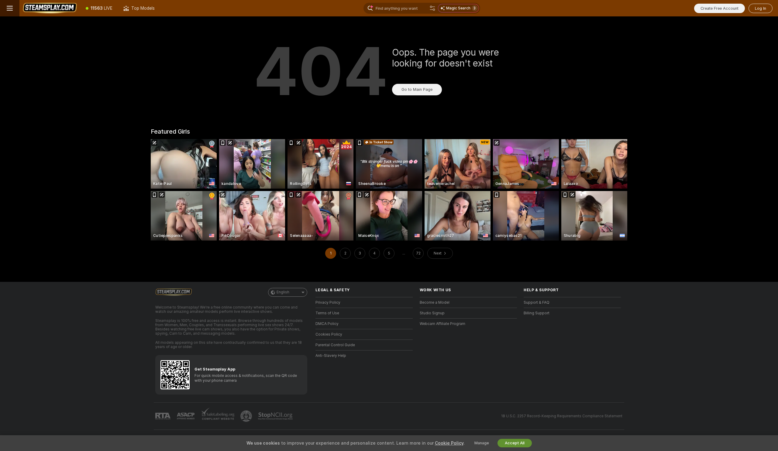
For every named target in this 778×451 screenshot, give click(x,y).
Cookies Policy (328, 334)
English (283, 292)
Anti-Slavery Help (330, 356)
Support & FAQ (536, 302)
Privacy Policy (327, 302)
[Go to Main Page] (49, 8)
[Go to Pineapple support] (246, 416)
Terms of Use (327, 313)
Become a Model (434, 302)
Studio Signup (432, 313)
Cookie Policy (449, 443)
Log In (760, 8)
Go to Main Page (416, 89)
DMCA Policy (327, 324)
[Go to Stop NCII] (276, 416)
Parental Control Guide (335, 345)
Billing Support (536, 313)
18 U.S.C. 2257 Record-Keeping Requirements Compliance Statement (561, 416)
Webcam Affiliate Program (442, 324)
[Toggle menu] (9, 8)
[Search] (432, 8)
